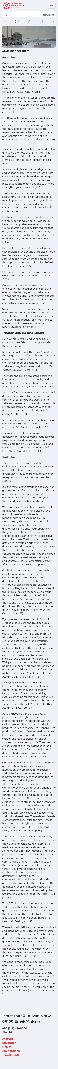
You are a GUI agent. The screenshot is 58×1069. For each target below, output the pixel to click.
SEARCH (48, 14)
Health (7, 1047)
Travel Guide (10, 1055)
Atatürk (7, 1039)
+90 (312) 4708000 (14, 1028)
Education (9, 1043)
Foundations (11, 1051)
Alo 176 (7, 1032)
